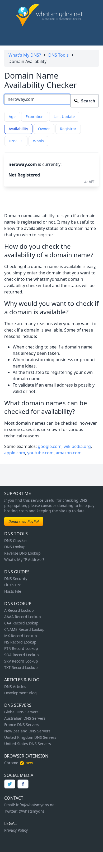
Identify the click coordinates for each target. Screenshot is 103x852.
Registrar (68, 128)
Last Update (64, 116)
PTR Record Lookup (21, 648)
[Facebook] (23, 784)
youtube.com (40, 453)
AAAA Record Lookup (22, 616)
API (92, 181)
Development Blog (20, 692)
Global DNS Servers (21, 711)
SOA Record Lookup (21, 654)
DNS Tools (58, 55)
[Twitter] (9, 784)
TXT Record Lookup (21, 667)
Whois (38, 140)
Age (12, 116)
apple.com (14, 453)
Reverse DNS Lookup (22, 553)
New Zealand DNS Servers (27, 730)
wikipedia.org (77, 446)
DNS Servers (17, 705)
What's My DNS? (24, 55)
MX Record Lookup (20, 635)
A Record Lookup (19, 610)
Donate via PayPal (23, 521)
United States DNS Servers (27, 743)
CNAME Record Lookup (24, 629)
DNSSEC (16, 140)
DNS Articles (15, 686)
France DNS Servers (21, 724)
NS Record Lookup (20, 642)
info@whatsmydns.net (36, 804)
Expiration (35, 116)
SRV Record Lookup (21, 661)
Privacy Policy (16, 830)
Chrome (11, 762)
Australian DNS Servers (24, 718)
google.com (50, 446)
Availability (18, 128)
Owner (44, 128)
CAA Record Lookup (21, 623)
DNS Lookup (15, 546)
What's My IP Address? (24, 559)
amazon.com (69, 453)
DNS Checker (15, 540)
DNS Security (15, 578)
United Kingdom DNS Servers (30, 737)
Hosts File (12, 591)
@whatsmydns (32, 811)
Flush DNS (13, 584)
